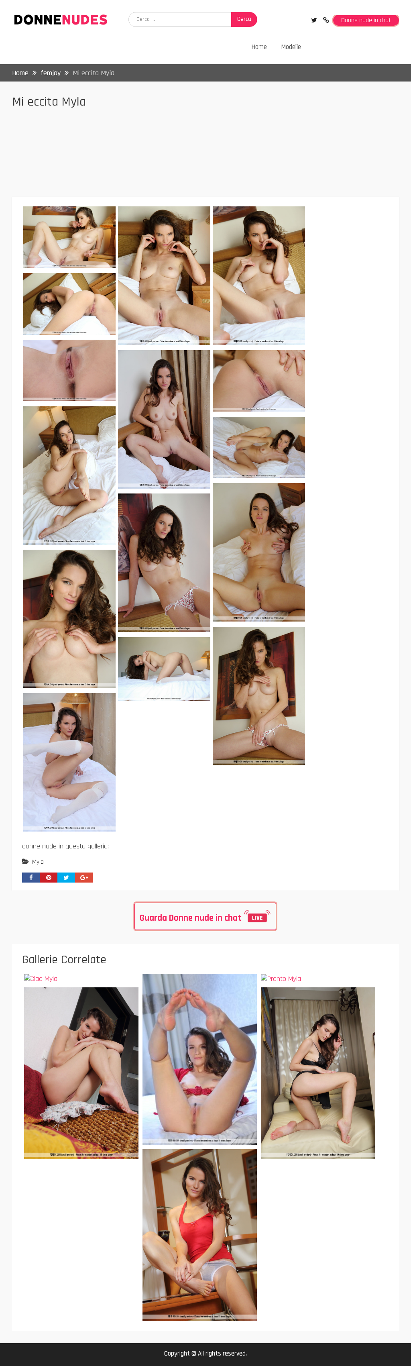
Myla (38, 862)
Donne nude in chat (366, 20)
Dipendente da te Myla (187, 986)
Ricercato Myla (56, 1000)
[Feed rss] (326, 20)
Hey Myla (167, 1162)
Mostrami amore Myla (304, 1000)
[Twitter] (314, 20)
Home (259, 47)
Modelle (291, 47)
